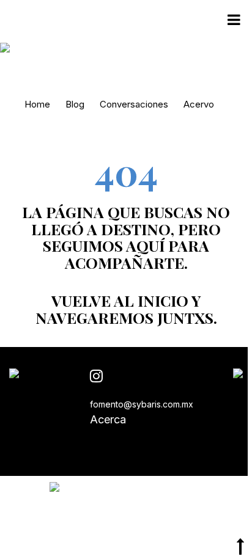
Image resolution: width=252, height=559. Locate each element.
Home (37, 104)
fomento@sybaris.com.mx (141, 404)
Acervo (198, 104)
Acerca (108, 419)
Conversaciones (134, 104)
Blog (74, 104)
